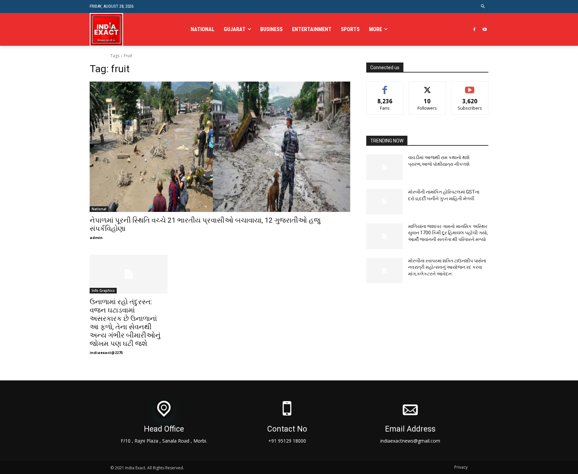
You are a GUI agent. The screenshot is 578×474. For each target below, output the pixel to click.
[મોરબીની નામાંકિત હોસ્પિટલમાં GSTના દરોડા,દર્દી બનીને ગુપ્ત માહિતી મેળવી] (384, 202)
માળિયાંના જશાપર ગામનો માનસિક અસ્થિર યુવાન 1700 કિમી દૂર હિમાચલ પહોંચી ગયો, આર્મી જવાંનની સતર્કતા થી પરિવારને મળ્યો (448, 233)
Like (385, 86)
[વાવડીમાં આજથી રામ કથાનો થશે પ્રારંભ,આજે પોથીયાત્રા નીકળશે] (384, 167)
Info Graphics (103, 290)
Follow (427, 86)
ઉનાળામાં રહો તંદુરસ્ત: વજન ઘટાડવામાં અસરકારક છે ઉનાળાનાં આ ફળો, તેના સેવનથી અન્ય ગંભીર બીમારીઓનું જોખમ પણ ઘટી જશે (125, 323)
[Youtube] (484, 29)
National (99, 209)
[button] (483, 6)
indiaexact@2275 (106, 352)
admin (96, 237)
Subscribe (470, 86)
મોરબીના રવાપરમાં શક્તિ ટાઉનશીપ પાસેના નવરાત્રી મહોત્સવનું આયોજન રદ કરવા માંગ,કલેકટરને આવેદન (447, 267)
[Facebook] (474, 29)
